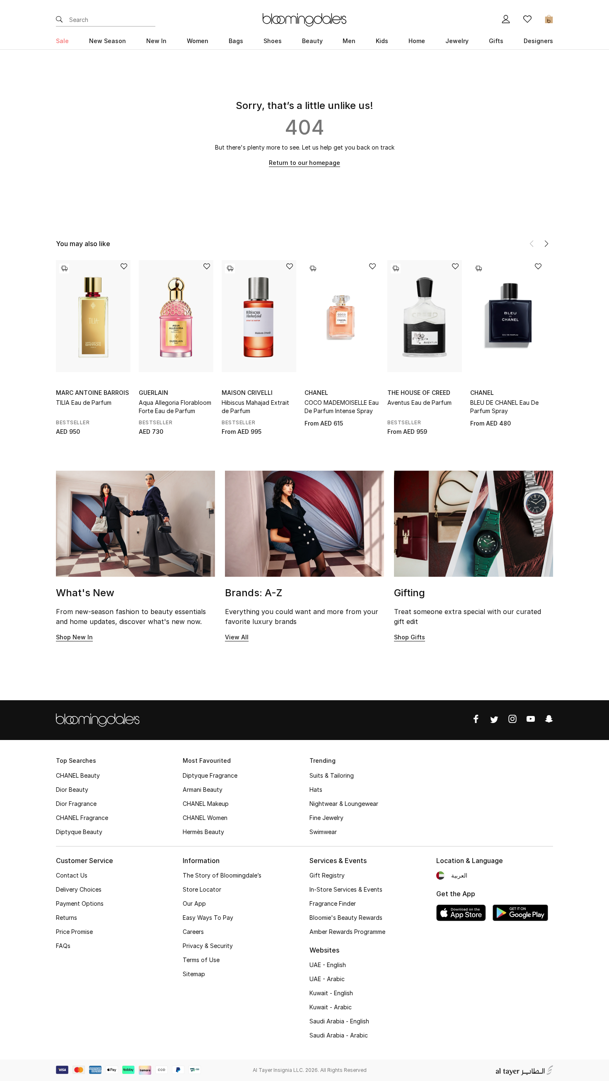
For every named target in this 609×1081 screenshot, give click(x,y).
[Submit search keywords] (59, 20)
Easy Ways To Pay (208, 917)
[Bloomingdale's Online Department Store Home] (304, 19)
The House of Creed (418, 392)
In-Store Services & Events (345, 889)
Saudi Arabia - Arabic (338, 1035)
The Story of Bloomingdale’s (222, 875)
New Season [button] (107, 40)
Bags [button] (236, 40)
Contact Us (71, 875)
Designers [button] (538, 40)
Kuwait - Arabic (330, 1007)
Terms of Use (201, 959)
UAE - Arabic (327, 978)
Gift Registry (327, 875)
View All (237, 637)
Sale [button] (62, 40)
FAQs (63, 945)
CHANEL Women (205, 817)
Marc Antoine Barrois (92, 392)
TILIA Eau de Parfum (83, 402)
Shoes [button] (272, 40)
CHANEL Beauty (78, 775)
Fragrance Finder (332, 903)
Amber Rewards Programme (347, 931)
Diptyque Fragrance (210, 775)
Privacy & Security (208, 945)
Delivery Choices (79, 889)
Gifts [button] (496, 40)
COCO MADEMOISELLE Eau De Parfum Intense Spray (341, 406)
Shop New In (74, 637)
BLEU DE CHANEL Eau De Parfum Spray (504, 406)
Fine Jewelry (326, 817)
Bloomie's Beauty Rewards (345, 917)
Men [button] (349, 40)
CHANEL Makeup (206, 803)
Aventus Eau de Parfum (419, 402)
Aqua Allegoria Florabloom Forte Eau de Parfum (175, 406)
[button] (546, 243)
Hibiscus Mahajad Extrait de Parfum (255, 406)
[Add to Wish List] (124, 267)
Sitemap (194, 973)
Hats (315, 789)
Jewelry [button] (457, 40)
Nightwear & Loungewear (343, 803)
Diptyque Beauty (79, 831)
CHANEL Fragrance (82, 817)
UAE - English (327, 964)
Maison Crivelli (247, 392)
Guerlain (153, 392)
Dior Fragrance (76, 803)
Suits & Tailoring (331, 775)
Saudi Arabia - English (339, 1021)
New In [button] (156, 40)
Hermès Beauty (203, 831)
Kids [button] (382, 40)
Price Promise (74, 931)
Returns (66, 917)
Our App (194, 903)
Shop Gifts (409, 637)
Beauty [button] (312, 40)
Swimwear (323, 831)
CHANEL (316, 392)
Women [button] (197, 40)
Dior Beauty (72, 789)
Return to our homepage (304, 162)
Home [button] (416, 40)
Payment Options (80, 903)
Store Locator (202, 889)
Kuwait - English (331, 992)
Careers (193, 931)
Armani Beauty (202, 789)
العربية (459, 875)
